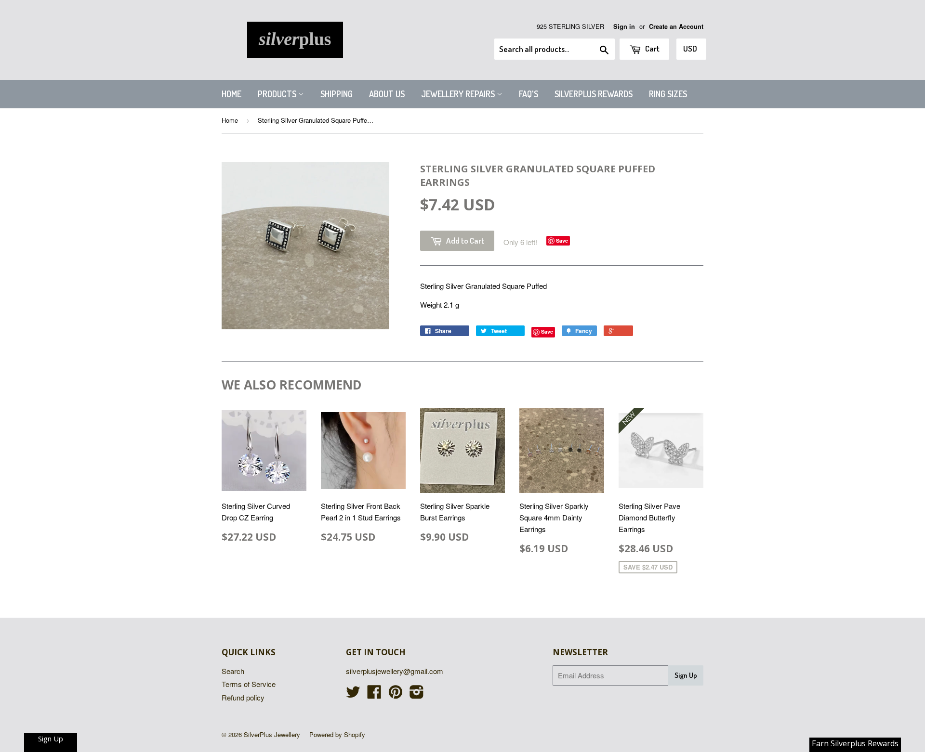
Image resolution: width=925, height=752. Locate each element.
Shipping (336, 94)
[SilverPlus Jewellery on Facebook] (374, 694)
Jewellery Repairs (459, 94)
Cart (652, 48)
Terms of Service (249, 684)
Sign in (624, 26)
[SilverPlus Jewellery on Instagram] (417, 694)
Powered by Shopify (337, 734)
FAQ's (528, 94)
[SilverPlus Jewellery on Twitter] (353, 694)
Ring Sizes (668, 94)
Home (231, 94)
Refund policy (243, 697)
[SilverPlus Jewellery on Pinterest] (395, 694)
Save (562, 240)
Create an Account (676, 26)
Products (278, 94)
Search (233, 671)
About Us (387, 94)
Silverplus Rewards (594, 94)
